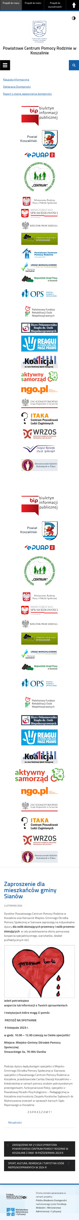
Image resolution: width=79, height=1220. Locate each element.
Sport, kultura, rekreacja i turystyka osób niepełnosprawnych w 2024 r (36, 1165)
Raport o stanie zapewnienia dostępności (27, 94)
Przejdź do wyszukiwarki (55, 4)
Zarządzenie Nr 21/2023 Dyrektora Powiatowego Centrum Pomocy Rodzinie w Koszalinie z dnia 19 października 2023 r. (40, 1149)
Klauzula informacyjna (16, 79)
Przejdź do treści (33, 3)
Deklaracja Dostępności (17, 87)
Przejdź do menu (11, 3)
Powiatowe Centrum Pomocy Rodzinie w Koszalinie (39, 50)
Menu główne (5, 65)
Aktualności (15, 1122)
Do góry (74, 5)
